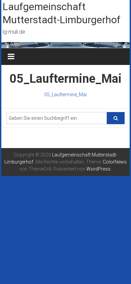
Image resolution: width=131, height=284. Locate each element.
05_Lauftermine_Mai (65, 94)
